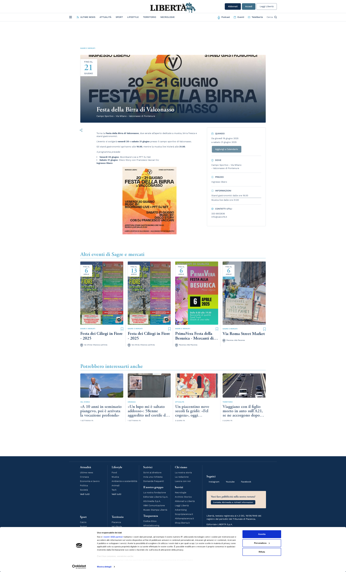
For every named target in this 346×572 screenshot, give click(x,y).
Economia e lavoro (90, 481)
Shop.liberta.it (182, 522)
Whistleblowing (151, 525)
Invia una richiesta (152, 477)
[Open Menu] (70, 17)
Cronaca (132, 402)
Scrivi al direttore (152, 472)
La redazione (182, 477)
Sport (119, 17)
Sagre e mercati (87, 48)
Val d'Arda (85, 402)
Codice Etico (150, 521)
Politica (84, 485)
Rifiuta (262, 552)
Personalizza (260, 543)
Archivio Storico (183, 497)
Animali (115, 485)
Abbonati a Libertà (185, 501)
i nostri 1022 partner (113, 537)
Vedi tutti (85, 494)
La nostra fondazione (154, 492)
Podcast (225, 17)
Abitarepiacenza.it (184, 518)
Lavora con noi (183, 481)
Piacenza (116, 522)
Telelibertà (257, 17)
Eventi (240, 17)
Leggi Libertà (267, 6)
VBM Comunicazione (154, 505)
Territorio (149, 17)
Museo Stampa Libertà (155, 510)
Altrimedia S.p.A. (152, 501)
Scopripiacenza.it (184, 514)
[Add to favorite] (122, 328)
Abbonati (233, 6)
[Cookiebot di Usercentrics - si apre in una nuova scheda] (79, 567)
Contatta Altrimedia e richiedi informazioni (233, 502)
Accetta (261, 534)
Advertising (181, 510)
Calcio (83, 522)
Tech (114, 490)
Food (114, 472)
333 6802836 (218, 213)
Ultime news (86, 472)
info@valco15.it (219, 217)
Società (84, 490)
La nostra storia (183, 472)
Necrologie (167, 17)
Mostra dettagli (104, 567)
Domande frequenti (153, 481)
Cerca (270, 17)
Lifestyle (133, 17)
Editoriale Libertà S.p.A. (155, 497)
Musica (115, 477)
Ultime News (87, 17)
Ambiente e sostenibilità (124, 481)
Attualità (105, 17)
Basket (83, 526)
